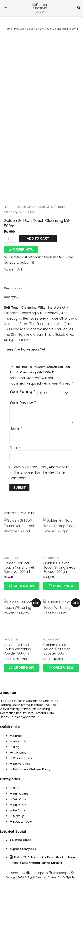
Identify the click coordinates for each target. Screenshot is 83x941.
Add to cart (38, 238)
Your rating (22, 391)
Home (8, 207)
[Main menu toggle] (5, 8)
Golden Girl (23, 207)
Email (15, 448)
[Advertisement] (41, 74)
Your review (22, 403)
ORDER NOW (23, 249)
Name (15, 428)
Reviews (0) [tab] (13, 297)
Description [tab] (13, 288)
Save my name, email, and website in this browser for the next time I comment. (39, 472)
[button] (79, 8)
